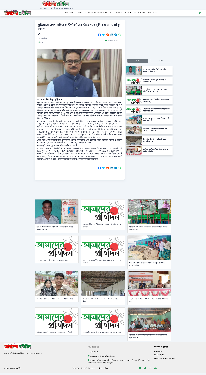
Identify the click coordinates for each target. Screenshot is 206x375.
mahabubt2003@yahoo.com (164, 358)
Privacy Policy (103, 368)
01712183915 (94, 352)
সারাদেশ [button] (78, 13)
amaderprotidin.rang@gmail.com (102, 356)
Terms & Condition (88, 368)
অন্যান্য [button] (127, 13)
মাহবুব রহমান (158, 351)
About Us (75, 368)
